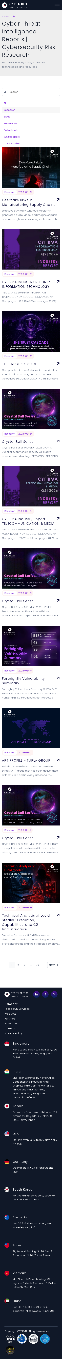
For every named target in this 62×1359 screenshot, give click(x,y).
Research (9, 110)
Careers (9, 1028)
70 (37, 965)
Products (10, 1013)
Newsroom (10, 123)
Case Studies (12, 143)
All (5, 103)
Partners (10, 1018)
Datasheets (11, 130)
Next (52, 965)
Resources (11, 1023)
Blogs (7, 116)
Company (11, 1004)
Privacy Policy (13, 1033)
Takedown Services (17, 1008)
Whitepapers (12, 136)
